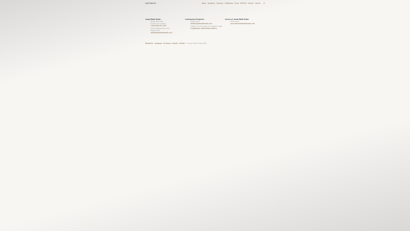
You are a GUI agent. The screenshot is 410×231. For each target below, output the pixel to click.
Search (258, 3)
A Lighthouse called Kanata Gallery (203, 28)
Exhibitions (229, 3)
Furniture (219, 3)
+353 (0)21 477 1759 (158, 26)
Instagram (158, 43)
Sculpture (211, 3)
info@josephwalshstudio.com (161, 33)
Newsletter (149, 43)
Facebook (167, 43)
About (204, 3)
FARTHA (243, 3)
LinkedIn (174, 43)
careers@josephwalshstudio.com (242, 23)
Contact (251, 3)
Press (236, 3)
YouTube (182, 43)
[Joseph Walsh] (150, 3)
